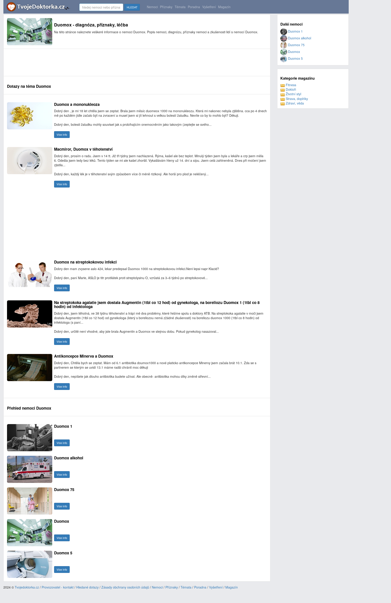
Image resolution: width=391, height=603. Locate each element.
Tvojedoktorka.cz (27, 587)
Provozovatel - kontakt (58, 587)
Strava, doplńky (296, 98)
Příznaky (166, 7)
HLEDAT (132, 7)
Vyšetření (209, 7)
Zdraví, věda (294, 103)
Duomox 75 (296, 45)
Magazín (224, 7)
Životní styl (293, 94)
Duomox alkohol (299, 38)
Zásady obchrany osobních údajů (125, 587)
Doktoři (290, 89)
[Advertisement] (89, 62)
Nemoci (152, 7)
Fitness (290, 85)
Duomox (293, 51)
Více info (62, 134)
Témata (180, 7)
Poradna (194, 7)
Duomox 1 (295, 31)
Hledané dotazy (87, 587)
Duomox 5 (295, 58)
